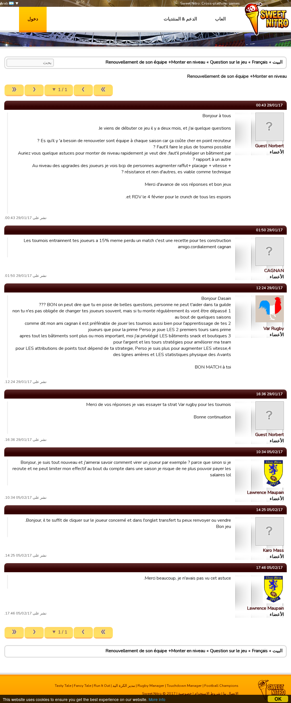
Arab (4, 3)
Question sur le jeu (228, 62)
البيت (277, 62)
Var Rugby (273, 328)
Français (260, 62)
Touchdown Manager (184, 685)
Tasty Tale (63, 685)
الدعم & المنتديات (180, 19)
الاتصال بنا (230, 693)
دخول (33, 19)
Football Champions (221, 685)
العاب (220, 19)
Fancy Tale (82, 685)
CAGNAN (274, 271)
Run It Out (102, 685)
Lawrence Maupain (265, 492)
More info (157, 699)
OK (278, 699)
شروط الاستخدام (207, 693)
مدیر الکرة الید (124, 685)
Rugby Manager (151, 685)
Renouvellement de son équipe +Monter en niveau (155, 62)
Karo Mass (273, 550)
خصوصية (185, 693)
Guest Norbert (269, 146)
